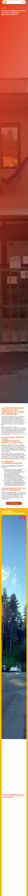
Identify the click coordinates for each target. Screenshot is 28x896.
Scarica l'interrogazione (14, 503)
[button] (23, 2)
